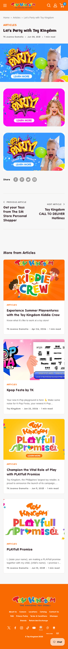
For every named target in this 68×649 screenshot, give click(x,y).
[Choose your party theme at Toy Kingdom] (34, 152)
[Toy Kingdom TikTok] (27, 628)
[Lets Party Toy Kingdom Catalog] (34, 107)
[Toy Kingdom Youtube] (34, 628)
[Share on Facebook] (15, 179)
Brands (23, 621)
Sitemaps (54, 616)
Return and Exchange (38, 621)
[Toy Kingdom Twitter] (8, 628)
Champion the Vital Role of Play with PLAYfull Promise (31, 472)
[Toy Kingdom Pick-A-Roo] (49, 633)
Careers (22, 612)
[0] (62, 5)
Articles (16, 17)
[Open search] (49, 5)
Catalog (43, 612)
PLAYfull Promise (20, 549)
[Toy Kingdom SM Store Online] (41, 628)
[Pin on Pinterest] (22, 179)
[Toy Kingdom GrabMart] (57, 633)
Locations (33, 612)
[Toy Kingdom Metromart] (47, 628)
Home (6, 17)
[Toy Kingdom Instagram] (21, 628)
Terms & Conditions (38, 616)
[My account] (55, 5)
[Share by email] (34, 179)
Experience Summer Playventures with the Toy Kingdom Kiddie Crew (33, 312)
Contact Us (54, 612)
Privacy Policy (22, 616)
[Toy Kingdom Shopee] (53, 628)
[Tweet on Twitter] (28, 179)
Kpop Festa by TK (20, 390)
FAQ (12, 616)
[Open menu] (5, 5)
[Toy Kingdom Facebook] (15, 628)
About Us (13, 612)
